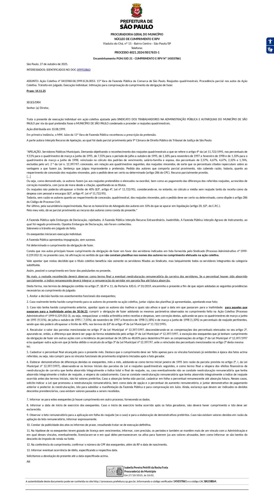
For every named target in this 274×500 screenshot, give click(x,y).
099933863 (83, 69)
